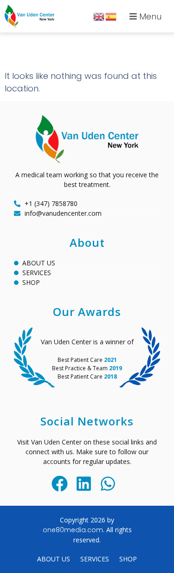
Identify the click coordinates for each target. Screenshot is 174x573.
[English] (99, 16)
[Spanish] (111, 16)
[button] (144, 16)
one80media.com (73, 529)
